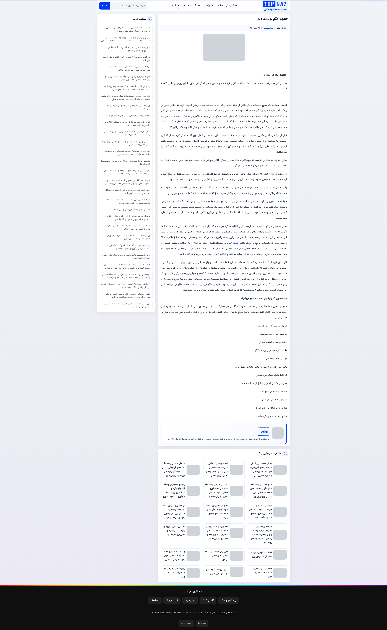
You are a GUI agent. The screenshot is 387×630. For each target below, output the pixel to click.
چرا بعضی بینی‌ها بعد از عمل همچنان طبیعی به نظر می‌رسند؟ (128, 107)
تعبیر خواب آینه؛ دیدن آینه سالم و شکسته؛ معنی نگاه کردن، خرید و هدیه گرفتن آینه (127, 192)
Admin (265, 432)
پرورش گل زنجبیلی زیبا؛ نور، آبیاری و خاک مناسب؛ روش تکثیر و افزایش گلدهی (127, 305)
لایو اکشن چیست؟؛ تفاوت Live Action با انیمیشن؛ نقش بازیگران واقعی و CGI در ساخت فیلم (125, 286)
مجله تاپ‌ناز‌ (275, 6)
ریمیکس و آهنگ (228, 600)
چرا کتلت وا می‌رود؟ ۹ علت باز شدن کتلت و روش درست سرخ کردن (126, 59)
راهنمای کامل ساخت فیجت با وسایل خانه (132, 209)
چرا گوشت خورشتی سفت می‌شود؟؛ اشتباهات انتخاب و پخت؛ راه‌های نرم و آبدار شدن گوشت (127, 201)
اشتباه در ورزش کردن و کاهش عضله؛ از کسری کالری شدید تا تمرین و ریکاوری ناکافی (128, 227)
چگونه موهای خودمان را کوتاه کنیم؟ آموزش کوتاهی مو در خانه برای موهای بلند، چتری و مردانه (127, 29)
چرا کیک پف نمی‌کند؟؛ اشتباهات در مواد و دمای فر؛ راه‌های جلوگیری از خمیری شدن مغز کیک (128, 237)
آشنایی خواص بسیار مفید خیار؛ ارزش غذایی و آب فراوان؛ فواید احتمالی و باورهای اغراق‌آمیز (126, 133)
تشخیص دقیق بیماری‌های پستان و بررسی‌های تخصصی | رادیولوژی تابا (125, 162)
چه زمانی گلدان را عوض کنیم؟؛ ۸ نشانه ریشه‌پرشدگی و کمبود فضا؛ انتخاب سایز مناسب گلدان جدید (127, 88)
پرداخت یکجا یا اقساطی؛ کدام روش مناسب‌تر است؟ (127, 115)
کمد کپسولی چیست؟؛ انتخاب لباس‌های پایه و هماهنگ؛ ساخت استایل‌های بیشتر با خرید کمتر (126, 153)
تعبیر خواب (190, 600)
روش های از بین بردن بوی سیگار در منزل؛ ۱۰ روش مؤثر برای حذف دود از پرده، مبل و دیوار (127, 78)
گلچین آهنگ (208, 600)
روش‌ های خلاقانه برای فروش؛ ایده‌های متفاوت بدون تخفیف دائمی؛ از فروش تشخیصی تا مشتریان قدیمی (127, 182)
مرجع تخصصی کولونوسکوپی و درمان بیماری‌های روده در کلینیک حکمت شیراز (126, 257)
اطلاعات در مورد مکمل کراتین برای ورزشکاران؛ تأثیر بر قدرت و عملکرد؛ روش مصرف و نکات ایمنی (127, 218)
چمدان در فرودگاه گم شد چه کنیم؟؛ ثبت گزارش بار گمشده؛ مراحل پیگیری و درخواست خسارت (128, 247)
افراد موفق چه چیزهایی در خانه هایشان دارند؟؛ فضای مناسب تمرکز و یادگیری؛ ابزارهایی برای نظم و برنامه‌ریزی (126, 266)
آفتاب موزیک (172, 600)
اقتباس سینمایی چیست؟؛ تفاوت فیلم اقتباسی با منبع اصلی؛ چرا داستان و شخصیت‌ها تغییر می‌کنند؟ (128, 295)
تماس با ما (186, 623)
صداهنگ (155, 600)
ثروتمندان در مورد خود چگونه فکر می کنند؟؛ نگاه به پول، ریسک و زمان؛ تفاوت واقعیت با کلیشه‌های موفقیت (125, 276)
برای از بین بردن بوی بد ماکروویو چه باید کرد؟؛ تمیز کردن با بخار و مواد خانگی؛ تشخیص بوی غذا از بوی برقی (125, 39)
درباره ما (202, 623)
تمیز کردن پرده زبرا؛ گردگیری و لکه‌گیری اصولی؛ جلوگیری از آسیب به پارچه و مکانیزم (126, 143)
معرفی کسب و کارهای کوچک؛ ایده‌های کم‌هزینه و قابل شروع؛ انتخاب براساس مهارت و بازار (127, 172)
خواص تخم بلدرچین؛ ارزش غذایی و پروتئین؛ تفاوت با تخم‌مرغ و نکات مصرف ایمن (127, 123)
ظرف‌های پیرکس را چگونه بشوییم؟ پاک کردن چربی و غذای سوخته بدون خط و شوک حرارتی (127, 68)
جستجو (104, 5)
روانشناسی (268, 28)
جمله (236, 243)
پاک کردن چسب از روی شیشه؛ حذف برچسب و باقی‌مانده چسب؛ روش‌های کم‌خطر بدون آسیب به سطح (125, 97)
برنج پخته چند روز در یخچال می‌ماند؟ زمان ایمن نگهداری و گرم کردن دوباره (128, 49)
